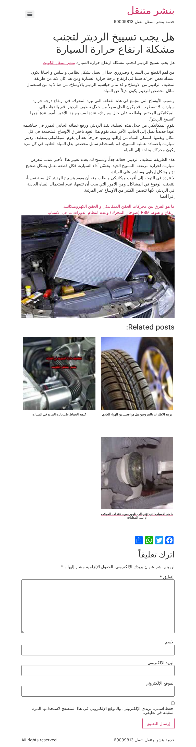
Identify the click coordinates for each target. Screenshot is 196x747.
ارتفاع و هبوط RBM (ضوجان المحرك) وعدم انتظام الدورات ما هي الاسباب (111, 212)
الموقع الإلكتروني (160, 683)
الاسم (170, 642)
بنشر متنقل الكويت (59, 62)
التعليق (167, 577)
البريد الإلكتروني (161, 663)
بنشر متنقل (151, 10)
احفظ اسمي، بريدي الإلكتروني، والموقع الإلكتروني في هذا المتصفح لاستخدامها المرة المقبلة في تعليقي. (103, 710)
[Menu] (29, 14)
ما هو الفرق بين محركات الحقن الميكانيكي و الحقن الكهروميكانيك (119, 206)
